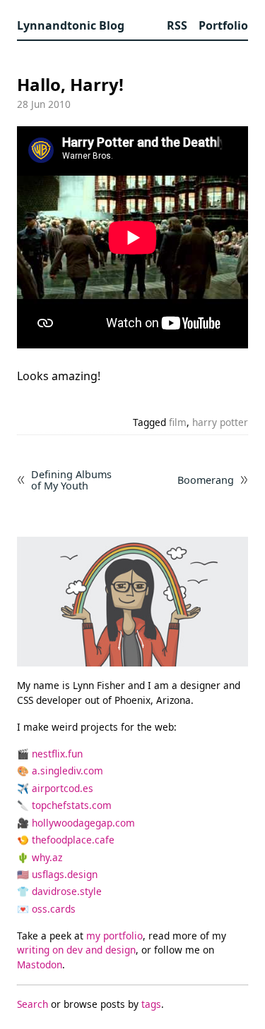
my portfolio (114, 935)
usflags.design (65, 874)
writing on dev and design (76, 949)
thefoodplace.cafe (73, 839)
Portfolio (223, 25)
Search (32, 1004)
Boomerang (205, 480)
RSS (177, 25)
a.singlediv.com (67, 770)
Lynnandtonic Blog (70, 25)
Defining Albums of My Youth (71, 480)
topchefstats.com (72, 805)
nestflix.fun (57, 753)
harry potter (220, 422)
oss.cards (54, 908)
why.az (47, 857)
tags (151, 1004)
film (178, 422)
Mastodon (39, 964)
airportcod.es (62, 788)
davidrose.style (67, 891)
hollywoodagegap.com (83, 822)
